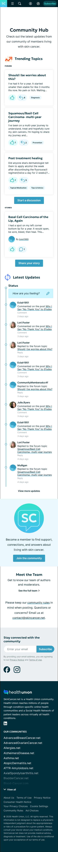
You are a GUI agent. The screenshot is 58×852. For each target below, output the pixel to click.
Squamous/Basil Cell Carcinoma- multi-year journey (24, 117)
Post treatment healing (25, 158)
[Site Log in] (38, 3)
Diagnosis (35, 97)
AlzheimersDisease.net (19, 753)
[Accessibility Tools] (30, 3)
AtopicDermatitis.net (17, 763)
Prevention (37, 142)
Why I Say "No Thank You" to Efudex (34, 308)
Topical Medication (18, 188)
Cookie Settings (39, 806)
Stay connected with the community (22, 639)
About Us (9, 797)
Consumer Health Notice (17, 801)
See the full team (28, 590)
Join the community (29, 558)
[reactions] (12, 97)
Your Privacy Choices (16, 806)
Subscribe (50, 3)
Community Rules (13, 810)
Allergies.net (12, 748)
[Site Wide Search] (19, 3)
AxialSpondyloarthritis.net (21, 773)
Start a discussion (29, 200)
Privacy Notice (17, 660)
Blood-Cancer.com (16, 783)
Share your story (29, 263)
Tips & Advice (37, 188)
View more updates (29, 490)
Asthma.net (11, 758)
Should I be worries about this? (27, 77)
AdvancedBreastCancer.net (22, 738)
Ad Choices (32, 810)
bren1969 (24, 239)
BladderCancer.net (16, 778)
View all (11, 789)
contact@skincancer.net (28, 618)
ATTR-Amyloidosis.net (18, 768)
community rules (38, 602)
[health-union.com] (18, 692)
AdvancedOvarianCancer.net (23, 743)
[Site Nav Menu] (12, 3)
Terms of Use (35, 660)
